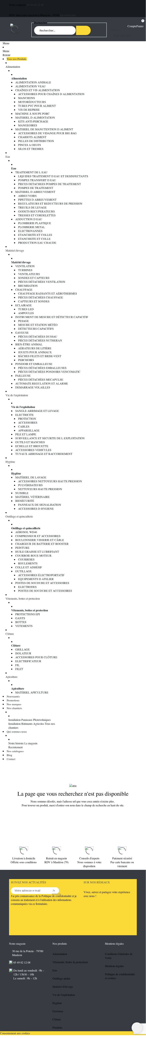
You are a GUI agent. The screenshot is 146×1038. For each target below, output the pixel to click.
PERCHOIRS (26, 360)
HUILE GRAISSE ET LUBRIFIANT (37, 551)
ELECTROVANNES (30, 231)
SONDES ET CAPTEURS (33, 278)
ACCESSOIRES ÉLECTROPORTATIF (41, 575)
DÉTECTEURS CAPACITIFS (36, 328)
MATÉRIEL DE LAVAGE (30, 477)
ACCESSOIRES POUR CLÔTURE (36, 657)
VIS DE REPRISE (29, 109)
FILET (19, 669)
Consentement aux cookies (15, 1033)
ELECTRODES (27, 587)
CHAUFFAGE (23, 289)
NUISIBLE (21, 493)
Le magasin (30, 743)
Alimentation (13, 66)
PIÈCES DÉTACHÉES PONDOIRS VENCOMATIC (49, 371)
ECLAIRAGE (23, 305)
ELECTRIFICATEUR (28, 661)
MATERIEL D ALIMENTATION (35, 117)
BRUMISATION (28, 285)
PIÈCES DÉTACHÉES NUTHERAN (40, 340)
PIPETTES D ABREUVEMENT (37, 199)
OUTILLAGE (23, 571)
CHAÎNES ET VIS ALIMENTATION (37, 90)
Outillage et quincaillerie (19, 516)
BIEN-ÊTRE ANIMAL (29, 344)
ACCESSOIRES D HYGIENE (36, 508)
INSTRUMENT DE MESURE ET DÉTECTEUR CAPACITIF (51, 317)
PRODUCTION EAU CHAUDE (37, 242)
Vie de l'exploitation (17, 395)
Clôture (10, 634)
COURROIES (26, 559)
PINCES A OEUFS (29, 145)
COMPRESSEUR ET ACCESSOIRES (37, 536)
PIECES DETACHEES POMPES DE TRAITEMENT (49, 184)
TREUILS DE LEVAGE (32, 207)
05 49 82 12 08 (35, 5)
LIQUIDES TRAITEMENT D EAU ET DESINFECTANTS (53, 176)
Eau (8, 156)
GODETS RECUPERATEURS (36, 211)
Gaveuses (57, 1011)
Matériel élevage (15, 250)
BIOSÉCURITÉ (24, 501)
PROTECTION (27, 418)
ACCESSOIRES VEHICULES (33, 450)
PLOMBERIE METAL (31, 227)
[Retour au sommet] (137, 1027)
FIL (17, 665)
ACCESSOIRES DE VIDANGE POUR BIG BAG (47, 133)
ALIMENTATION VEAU (30, 86)
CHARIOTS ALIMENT (32, 137)
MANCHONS (26, 98)
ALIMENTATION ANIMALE (33, 82)
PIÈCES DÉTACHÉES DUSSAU (37, 336)
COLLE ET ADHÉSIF (28, 567)
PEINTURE (22, 547)
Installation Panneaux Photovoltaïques (29, 720)
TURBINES (25, 270)
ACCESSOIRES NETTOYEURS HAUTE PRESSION (50, 481)
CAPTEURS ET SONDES (33, 301)
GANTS (20, 618)
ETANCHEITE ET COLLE (34, 239)
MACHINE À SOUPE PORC (32, 113)
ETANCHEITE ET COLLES (35, 235)
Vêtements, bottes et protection (23, 598)
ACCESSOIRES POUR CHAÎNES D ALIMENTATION (51, 94)
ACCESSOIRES (27, 422)
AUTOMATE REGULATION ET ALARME (41, 383)
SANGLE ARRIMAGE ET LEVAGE (37, 411)
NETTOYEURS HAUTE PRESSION (40, 489)
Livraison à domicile (23, 858)
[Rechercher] (83, 30)
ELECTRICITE (24, 415)
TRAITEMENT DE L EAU (31, 172)
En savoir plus (68, 15)
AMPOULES (26, 313)
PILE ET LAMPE (25, 434)
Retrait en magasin (56, 858)
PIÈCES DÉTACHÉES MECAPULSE (40, 379)
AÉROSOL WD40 (26, 532)
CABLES (23, 426)
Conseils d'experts (89, 858)
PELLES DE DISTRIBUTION (36, 141)
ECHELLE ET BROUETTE (31, 446)
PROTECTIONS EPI (27, 614)
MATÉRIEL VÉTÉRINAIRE (32, 497)
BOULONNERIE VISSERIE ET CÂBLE (39, 540)
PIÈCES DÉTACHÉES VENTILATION (41, 282)
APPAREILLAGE (28, 430)
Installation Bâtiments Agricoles (26, 723)
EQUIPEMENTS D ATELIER (36, 579)
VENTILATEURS (29, 274)
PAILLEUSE (23, 375)
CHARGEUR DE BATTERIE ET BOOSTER (42, 544)
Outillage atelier (61, 978)
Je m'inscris (53, 890)
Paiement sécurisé (122, 858)
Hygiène (10, 461)
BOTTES (20, 622)
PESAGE (23, 321)
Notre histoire (16, 743)
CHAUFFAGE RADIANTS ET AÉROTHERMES (47, 293)
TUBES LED (26, 309)
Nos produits (59, 943)
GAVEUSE (22, 332)
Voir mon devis (122, 35)
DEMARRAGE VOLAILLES (32, 387)
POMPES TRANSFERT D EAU (37, 180)
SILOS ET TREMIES (30, 149)
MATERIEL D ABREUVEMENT (35, 192)
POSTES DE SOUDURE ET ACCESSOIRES (42, 583)
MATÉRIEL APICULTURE (31, 692)
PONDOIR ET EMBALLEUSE (33, 364)
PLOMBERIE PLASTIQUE (34, 223)
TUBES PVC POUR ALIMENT (37, 106)
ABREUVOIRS (27, 196)
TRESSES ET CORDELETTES (37, 215)
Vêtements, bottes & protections (70, 962)
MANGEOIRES (27, 125)
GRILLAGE (22, 649)
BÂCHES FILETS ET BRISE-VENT (39, 356)
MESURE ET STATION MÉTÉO (38, 325)
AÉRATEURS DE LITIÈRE (34, 348)
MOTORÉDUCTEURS (32, 102)
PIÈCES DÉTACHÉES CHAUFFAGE (40, 297)
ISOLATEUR (23, 653)
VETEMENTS (24, 626)
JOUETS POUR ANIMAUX (35, 352)
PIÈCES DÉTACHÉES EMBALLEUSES (42, 368)
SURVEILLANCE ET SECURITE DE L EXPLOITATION (50, 438)
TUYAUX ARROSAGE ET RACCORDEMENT (43, 454)
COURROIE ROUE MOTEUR (33, 555)
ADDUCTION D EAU (28, 219)
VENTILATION (25, 266)
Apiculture (11, 677)
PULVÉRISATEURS (30, 485)
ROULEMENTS (28, 563)
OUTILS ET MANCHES (30, 442)
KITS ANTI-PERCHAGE (33, 121)
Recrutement (15, 747)
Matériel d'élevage (62, 986)
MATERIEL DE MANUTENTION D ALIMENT (44, 129)
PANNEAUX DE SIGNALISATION (39, 504)
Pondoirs (57, 1027)
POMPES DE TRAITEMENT (35, 188)
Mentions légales (114, 966)
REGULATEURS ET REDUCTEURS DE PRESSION (50, 203)
